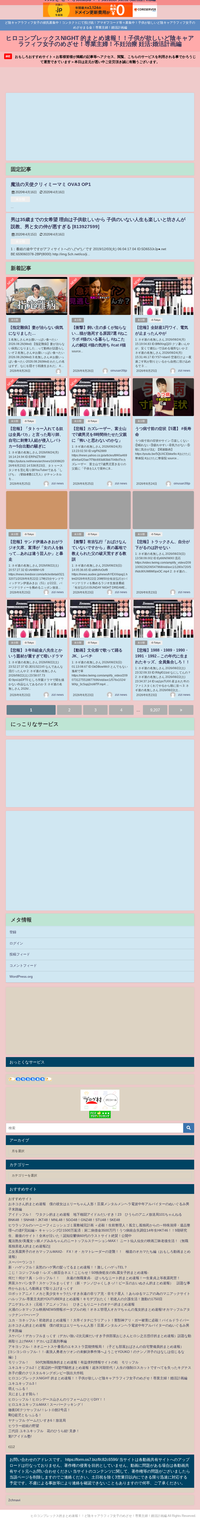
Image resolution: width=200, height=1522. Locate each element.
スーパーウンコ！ (22, 1262)
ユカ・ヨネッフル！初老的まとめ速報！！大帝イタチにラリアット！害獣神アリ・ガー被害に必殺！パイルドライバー (98, 1320)
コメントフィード (23, 965)
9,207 (155, 710)
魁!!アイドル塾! (20, 1436)
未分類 (20, 199)
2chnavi (14, 1500)
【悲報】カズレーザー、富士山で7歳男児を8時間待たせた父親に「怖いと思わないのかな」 (99, 434)
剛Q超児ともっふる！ (25, 1415)
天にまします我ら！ (23, 1394)
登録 (13, 932)
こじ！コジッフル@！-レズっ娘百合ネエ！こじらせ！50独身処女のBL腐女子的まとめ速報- (78, 1272)
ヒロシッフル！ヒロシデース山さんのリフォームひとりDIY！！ (57, 1399)
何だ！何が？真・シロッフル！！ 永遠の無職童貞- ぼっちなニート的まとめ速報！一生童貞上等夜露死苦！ (94, 1278)
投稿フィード (20, 954)
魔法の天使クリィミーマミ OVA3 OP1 (51, 184)
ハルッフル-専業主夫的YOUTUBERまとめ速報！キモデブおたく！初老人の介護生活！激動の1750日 (85, 1299)
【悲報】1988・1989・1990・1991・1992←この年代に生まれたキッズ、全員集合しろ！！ (162, 656)
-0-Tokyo (155, 320)
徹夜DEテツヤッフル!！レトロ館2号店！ (39, 1410)
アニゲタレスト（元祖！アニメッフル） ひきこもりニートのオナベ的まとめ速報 (71, 1304)
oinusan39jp (118, 370)
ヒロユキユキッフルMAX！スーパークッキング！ (46, 1404)
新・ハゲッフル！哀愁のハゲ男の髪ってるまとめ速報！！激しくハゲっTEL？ (67, 1267)
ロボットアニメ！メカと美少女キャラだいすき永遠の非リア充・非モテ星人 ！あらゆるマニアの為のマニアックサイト (99, 1293)
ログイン (16, 943)
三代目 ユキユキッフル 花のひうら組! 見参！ (44, 1431)
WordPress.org (21, 976)
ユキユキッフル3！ (23, 1383)
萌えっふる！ (18, 1388)
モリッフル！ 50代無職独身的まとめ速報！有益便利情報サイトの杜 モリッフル (73, 1362)
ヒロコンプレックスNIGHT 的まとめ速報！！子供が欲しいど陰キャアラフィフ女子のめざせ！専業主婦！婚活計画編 (97, 1378)
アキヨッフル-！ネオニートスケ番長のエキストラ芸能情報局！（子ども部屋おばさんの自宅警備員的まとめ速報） (96, 1346)
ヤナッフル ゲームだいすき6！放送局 (37, 1420)
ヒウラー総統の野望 (23, 1425)
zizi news (184, 370)
